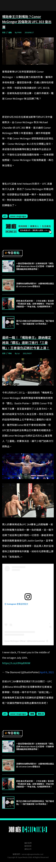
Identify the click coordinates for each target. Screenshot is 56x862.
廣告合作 (28, 849)
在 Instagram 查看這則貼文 (16, 604)
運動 (10, 32)
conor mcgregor (18, 216)
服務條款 (28, 846)
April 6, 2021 (47, 672)
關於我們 (28, 843)
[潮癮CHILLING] (28, 829)
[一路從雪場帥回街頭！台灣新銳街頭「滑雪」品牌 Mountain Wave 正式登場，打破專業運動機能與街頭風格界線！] (8, 266)
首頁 (3, 32)
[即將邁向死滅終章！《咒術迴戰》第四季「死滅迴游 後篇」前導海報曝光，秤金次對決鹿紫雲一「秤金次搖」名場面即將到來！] (8, 304)
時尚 (10, 353)
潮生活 (41, 713)
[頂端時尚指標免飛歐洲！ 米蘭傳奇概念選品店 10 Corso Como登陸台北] (8, 285)
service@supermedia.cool (32, 854)
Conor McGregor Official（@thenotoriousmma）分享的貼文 (30, 641)
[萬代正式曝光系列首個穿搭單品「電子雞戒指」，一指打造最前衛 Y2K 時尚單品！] (8, 322)
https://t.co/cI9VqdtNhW (16, 663)
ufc (5, 216)
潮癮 (32, 713)
